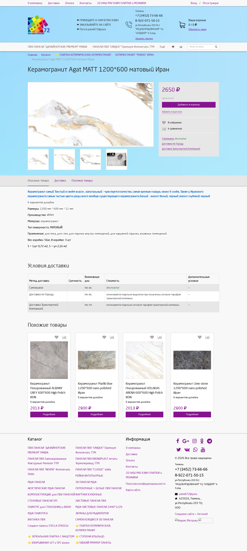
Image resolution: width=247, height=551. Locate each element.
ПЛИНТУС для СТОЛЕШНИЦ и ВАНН (49, 507)
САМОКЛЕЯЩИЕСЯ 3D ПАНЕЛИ (94, 519)
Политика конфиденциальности (146, 483)
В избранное (175, 122)
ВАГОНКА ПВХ (36, 519)
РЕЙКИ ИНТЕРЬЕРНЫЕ (89, 475)
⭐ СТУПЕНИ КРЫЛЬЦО (89, 536)
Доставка (53, 3)
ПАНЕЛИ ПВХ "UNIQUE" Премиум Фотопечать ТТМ (123, 46)
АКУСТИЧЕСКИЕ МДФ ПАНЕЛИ (46, 488)
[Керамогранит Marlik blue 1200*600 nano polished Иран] (97, 360)
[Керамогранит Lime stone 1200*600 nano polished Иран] (192, 360)
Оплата (69, 3)
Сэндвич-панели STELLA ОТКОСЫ (48, 525)
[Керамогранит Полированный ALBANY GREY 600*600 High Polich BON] (49, 360)
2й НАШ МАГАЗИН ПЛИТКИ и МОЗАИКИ (121, 3)
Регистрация (210, 3)
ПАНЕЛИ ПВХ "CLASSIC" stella (93, 469)
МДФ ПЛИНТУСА (38, 513)
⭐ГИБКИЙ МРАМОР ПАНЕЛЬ (93, 542)
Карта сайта (133, 490)
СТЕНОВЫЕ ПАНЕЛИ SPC (43, 500)
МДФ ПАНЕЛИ (36, 482)
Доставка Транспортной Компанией (181, 149)
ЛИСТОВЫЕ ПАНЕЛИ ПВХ (90, 500)
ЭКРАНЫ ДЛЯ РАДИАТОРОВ (92, 513)
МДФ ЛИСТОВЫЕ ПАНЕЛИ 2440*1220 (98, 507)
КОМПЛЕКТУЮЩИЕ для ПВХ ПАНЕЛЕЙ (51, 494)
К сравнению (175, 128)
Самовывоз (168, 138)
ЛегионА (202, 514)
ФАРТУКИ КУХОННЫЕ (88, 494)
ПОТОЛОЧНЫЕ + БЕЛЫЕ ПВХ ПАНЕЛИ (98, 488)
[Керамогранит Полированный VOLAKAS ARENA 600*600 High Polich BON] (144, 360)
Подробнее (49, 414)
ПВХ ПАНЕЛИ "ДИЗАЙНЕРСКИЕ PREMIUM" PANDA (57, 46)
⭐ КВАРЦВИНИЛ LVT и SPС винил (49, 542)
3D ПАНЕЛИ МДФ (86, 482)
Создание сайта (184, 514)
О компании (35, 3)
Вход (194, 3)
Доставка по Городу (172, 144)
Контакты (86, 3)
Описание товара (38, 180)
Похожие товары (82, 180)
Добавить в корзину (189, 104)
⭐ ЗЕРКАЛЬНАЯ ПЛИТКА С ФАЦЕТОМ (51, 536)
